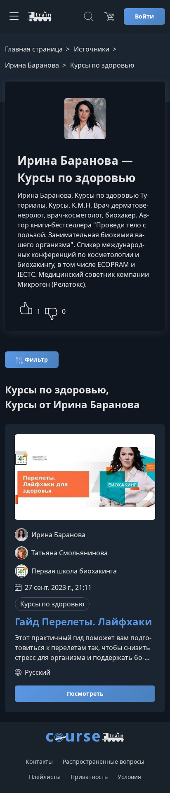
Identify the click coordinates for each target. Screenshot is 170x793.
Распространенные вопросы (103, 761)
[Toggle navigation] (14, 16)
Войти (144, 16)
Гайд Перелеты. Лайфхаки (83, 622)
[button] (26, 307)
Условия (129, 777)
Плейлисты (45, 777)
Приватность (89, 777)
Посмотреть (85, 693)
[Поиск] (88, 16)
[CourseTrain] (39, 16)
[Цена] (109, 16)
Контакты (39, 761)
